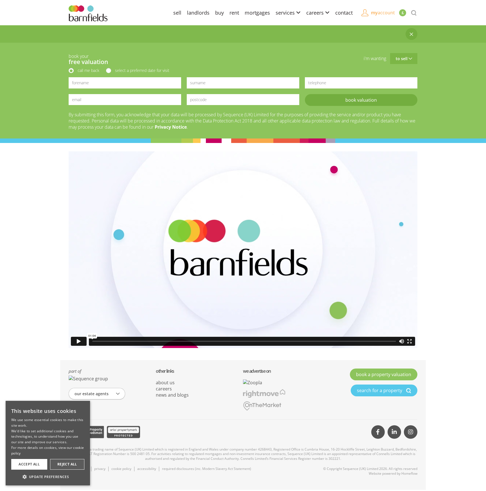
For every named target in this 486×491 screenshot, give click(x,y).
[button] (47, 476)
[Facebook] (378, 432)
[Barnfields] (88, 13)
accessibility (146, 468)
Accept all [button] (29, 464)
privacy (99, 468)
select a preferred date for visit (142, 70)
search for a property (380, 390)
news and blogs (172, 395)
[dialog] (48, 443)
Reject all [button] (67, 464)
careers (315, 12)
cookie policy (121, 468)
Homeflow (409, 473)
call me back (88, 70)
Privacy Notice (171, 127)
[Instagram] (410, 432)
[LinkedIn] (394, 432)
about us (165, 382)
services (286, 12)
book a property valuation (383, 374)
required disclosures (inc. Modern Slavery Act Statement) (206, 468)
